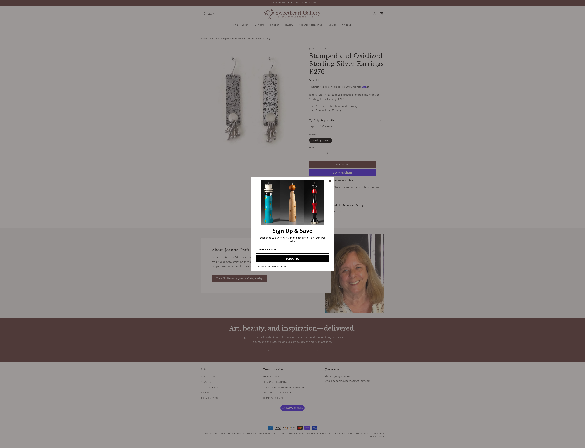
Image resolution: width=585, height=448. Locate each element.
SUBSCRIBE (292, 258)
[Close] (330, 181)
